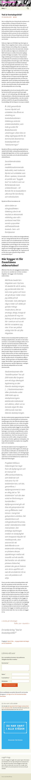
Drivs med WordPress (7, 776)
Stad (15, 17)
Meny (3, 8)
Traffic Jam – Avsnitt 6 (21, 623)
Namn (4, 674)
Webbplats (5, 681)
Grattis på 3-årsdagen (9, 621)
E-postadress (6, 678)
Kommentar (5, 663)
